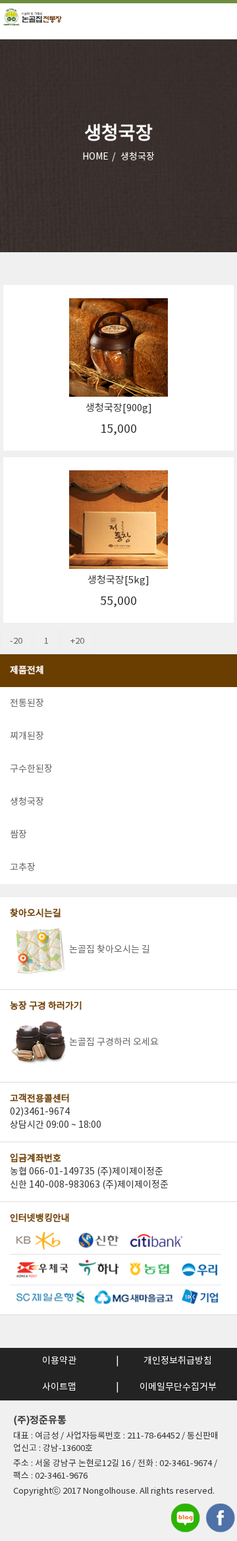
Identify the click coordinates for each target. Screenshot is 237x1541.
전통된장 (27, 703)
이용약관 (59, 1361)
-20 (16, 641)
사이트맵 (59, 1387)
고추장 (23, 867)
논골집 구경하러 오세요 (114, 1042)
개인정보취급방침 (178, 1361)
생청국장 (137, 157)
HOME (95, 157)
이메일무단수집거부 (178, 1387)
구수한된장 (31, 769)
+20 (77, 641)
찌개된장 (27, 736)
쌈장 (18, 835)
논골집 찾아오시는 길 (109, 950)
